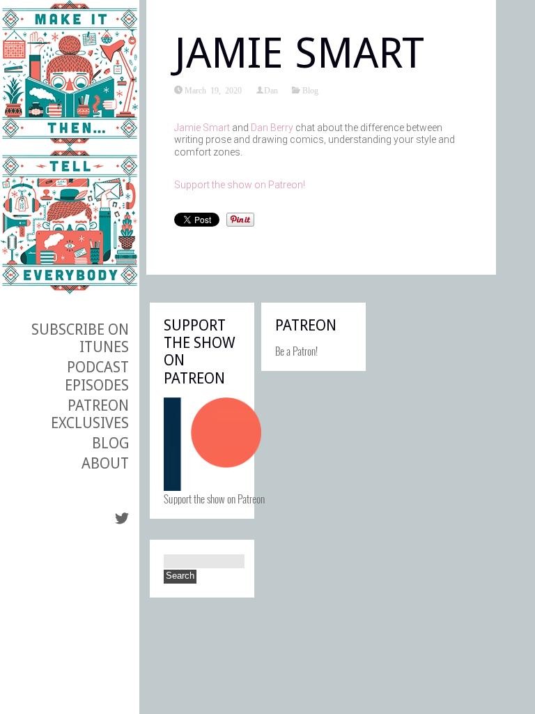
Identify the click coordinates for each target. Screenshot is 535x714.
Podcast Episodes (97, 375)
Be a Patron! (296, 350)
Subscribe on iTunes (80, 338)
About (105, 463)
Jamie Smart (202, 127)
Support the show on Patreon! (240, 184)
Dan (271, 90)
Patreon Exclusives (90, 414)
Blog (110, 443)
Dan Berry (272, 127)
